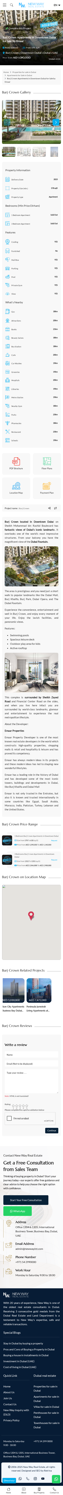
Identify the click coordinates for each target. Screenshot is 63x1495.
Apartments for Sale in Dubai (19, 75)
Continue (51, 1130)
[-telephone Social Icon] (27, 1478)
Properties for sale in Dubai (24, 72)
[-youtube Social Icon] (42, 1478)
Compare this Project (19, 28)
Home (6, 72)
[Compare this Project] (55, 508)
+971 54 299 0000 (43, 1441)
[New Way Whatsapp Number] (56, 1479)
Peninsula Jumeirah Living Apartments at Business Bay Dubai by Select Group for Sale (38, 1009)
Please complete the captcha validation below (24, 1110)
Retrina (48, 1470)
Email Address (24, 1244)
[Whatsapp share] (49, 508)
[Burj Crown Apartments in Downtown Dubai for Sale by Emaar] (31, 122)
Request (54, 840)
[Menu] (4, 5)
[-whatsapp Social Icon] (20, 1478)
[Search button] (11, 5)
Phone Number (25, 1257)
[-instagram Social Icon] (35, 1478)
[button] (56, 122)
